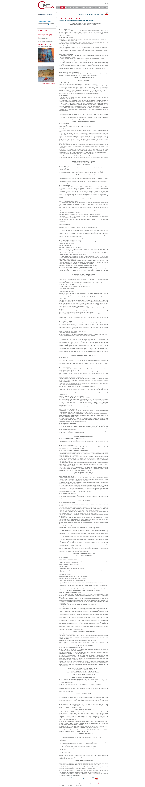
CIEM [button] (62, 7)
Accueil (58, 7)
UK (107, 3)
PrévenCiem (97, 7)
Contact (102, 7)
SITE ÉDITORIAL (43, 30)
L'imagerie (82, 7)
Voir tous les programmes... (48, 82)
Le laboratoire (76, 7)
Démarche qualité (89, 7)
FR (105, 3)
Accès (106, 7)
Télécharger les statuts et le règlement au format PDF (91, 14)
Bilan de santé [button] (68, 7)
